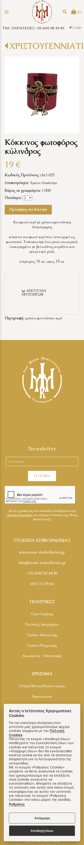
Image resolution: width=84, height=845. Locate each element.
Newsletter (42, 448)
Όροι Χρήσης (42, 613)
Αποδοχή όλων (42, 831)
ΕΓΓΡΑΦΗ (42, 476)
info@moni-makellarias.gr (42, 562)
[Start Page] (42, 12)
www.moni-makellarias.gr (42, 552)
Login (77, 27)
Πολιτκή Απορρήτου (20, 515)
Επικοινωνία (42, 696)
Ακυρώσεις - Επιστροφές (42, 655)
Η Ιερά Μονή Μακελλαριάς (42, 685)
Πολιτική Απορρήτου (42, 624)
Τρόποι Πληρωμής (42, 645)
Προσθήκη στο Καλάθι (28, 209)
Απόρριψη (42, 818)
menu (6, 12)
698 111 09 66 (42, 583)
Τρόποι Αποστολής (42, 634)
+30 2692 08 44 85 (42, 573)
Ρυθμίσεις (17, 804)
